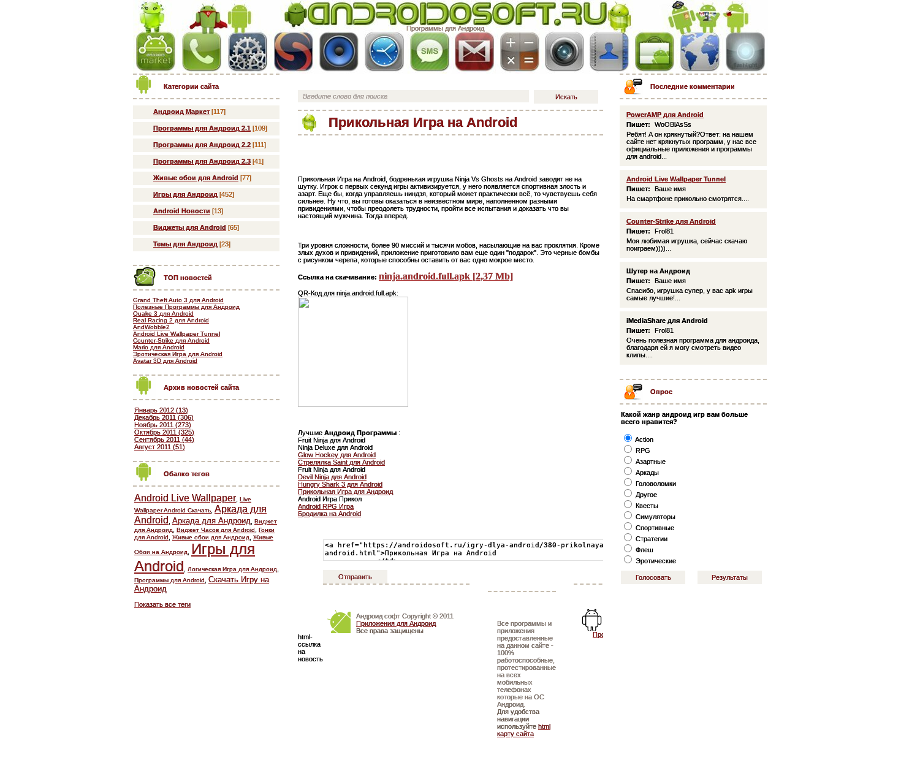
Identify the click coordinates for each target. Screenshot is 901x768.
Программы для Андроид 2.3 (202, 161)
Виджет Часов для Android (216, 530)
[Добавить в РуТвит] (505, 149)
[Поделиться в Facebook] (353, 149)
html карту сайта (523, 730)
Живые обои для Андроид (210, 537)
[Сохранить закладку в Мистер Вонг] (467, 149)
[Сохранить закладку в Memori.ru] (448, 149)
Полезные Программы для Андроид (186, 306)
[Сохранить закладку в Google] (372, 149)
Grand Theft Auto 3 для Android (178, 300)
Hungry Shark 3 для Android (340, 484)
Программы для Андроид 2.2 (202, 144)
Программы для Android (169, 580)
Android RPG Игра (326, 506)
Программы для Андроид (445, 28)
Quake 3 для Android (163, 313)
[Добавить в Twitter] (524, 149)
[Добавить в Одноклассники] (486, 149)
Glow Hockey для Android (337, 454)
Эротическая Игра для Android (177, 354)
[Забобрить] (334, 149)
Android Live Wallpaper (185, 498)
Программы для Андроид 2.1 (202, 128)
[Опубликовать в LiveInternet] (391, 149)
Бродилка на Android (329, 513)
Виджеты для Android (189, 227)
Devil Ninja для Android (332, 477)
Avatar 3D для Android (165, 360)
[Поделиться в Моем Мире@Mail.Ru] (429, 149)
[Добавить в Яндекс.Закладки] (562, 149)
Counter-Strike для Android (171, 340)
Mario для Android (158, 347)
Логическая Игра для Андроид (232, 569)
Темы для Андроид (185, 244)
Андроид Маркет (181, 111)
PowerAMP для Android (665, 114)
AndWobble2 (151, 327)
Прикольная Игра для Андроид (345, 491)
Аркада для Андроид (211, 520)
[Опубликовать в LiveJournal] (410, 149)
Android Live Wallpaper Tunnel (176, 333)
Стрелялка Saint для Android (341, 462)
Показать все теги (162, 604)
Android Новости (181, 211)
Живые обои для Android (195, 177)
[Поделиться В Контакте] (543, 149)
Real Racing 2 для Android (171, 320)
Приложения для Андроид (396, 623)
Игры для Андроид (185, 194)
